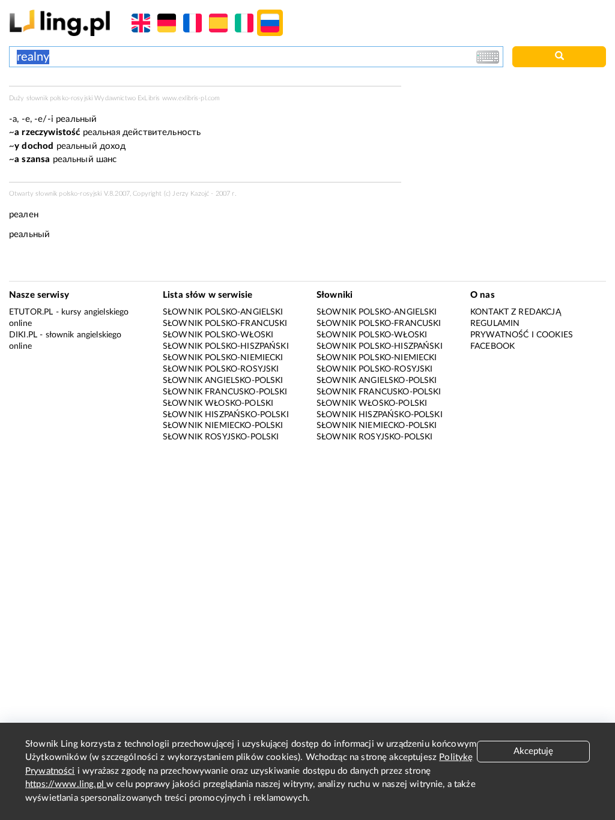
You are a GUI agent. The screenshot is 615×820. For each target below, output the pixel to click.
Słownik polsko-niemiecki (223, 358)
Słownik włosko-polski (218, 403)
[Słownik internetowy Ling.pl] (60, 22)
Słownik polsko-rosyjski (221, 369)
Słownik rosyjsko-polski (221, 437)
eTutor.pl (31, 312)
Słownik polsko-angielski (223, 312)
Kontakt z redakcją (515, 312)
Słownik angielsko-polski (223, 380)
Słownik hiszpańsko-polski (226, 415)
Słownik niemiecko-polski (223, 425)
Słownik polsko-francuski (225, 323)
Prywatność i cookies (521, 335)
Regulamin (495, 323)
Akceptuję (533, 751)
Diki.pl (23, 335)
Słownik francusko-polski (225, 392)
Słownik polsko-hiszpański (226, 346)
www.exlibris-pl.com (191, 98)
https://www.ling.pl (65, 784)
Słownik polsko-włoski (218, 335)
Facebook (492, 346)
